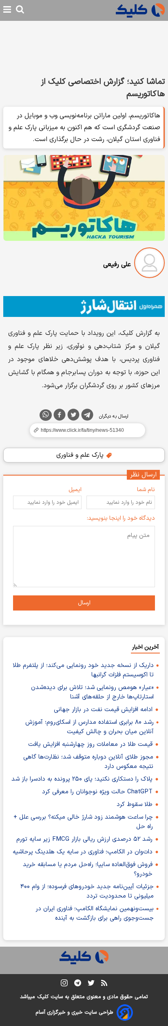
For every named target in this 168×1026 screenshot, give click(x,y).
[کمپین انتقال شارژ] (84, 306)
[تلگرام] (87, 416)
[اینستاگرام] (64, 984)
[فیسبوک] (59, 416)
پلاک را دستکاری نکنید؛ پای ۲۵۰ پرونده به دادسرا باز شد (82, 779)
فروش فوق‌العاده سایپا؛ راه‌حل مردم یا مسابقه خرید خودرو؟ (88, 869)
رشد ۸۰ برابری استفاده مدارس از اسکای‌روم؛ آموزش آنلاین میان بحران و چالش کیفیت (89, 727)
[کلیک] (140, 10)
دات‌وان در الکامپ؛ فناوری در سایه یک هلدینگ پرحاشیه (83, 852)
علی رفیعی (117, 264)
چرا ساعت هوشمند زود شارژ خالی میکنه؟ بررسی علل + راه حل (83, 822)
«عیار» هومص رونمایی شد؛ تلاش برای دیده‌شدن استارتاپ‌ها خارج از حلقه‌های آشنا (92, 692)
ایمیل (75, 489)
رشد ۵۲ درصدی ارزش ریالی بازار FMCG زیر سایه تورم (84, 839)
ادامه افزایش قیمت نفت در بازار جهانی (103, 709)
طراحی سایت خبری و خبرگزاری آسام (74, 1012)
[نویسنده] (149, 264)
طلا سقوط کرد (135, 804)
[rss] (104, 984)
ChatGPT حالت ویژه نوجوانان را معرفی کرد (97, 792)
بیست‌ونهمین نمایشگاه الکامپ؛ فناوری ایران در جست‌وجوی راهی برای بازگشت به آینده (94, 913)
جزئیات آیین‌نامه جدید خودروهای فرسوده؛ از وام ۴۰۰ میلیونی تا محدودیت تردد (87, 891)
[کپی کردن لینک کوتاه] (84, 430)
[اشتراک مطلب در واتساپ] (46, 415)
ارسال (84, 603)
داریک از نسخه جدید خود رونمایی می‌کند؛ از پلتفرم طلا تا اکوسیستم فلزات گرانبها (83, 670)
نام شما (146, 489)
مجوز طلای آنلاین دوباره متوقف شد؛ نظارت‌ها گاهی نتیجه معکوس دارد (88, 761)
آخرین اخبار (145, 647)
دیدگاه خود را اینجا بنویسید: (121, 518)
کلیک (43, 997)
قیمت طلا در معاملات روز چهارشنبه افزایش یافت (90, 744)
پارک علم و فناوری (81, 455)
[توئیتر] (73, 416)
